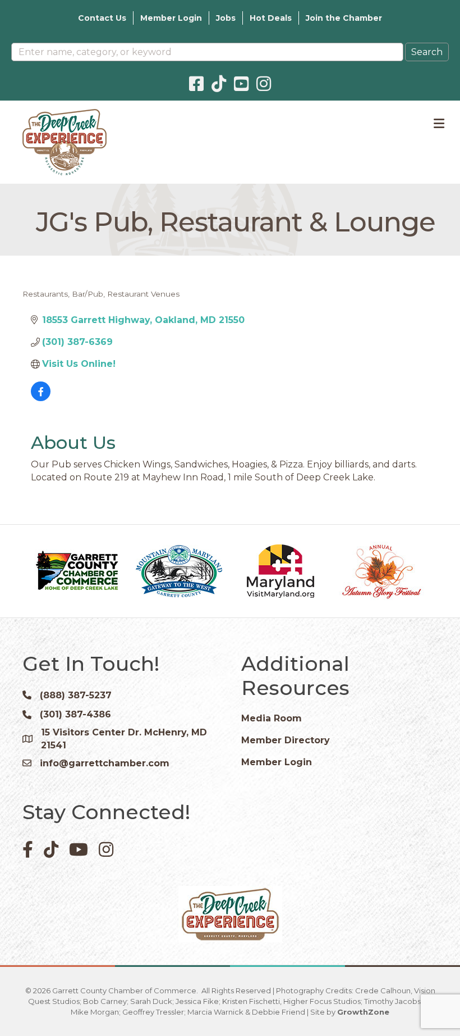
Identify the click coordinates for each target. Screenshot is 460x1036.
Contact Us (102, 18)
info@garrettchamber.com (104, 763)
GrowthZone (363, 1011)
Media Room (271, 718)
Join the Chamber (344, 18)
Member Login (171, 18)
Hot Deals (271, 18)
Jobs (226, 18)
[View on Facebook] (40, 398)
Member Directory (285, 740)
